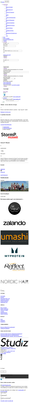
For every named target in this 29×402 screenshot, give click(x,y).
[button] (5, 56)
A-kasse (2, 311)
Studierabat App (4, 302)
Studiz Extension (4, 313)
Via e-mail (5, 91)
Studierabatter (6, 127)
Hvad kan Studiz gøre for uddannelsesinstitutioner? (11, 333)
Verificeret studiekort (5, 328)
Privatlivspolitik (4, 391)
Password (5, 44)
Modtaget (3, 112)
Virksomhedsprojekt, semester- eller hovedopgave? (11, 336)
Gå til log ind (7, 112)
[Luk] (5, 371)
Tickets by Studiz (4, 310)
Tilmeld (4, 40)
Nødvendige (3, 392)
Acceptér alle (10, 400)
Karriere (2, 297)
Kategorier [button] (5, 4)
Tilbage (5, 57)
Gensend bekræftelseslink (6, 124)
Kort (4, 37)
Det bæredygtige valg (5, 298)
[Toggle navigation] (7, 2)
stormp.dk (3, 172)
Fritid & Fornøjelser (7, 128)
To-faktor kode (6, 50)
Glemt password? (7, 54)
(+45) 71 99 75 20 (11, 351)
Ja (4, 377)
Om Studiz (3, 296)
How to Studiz (6, 38)
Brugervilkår (3, 353)
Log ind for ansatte (16, 85)
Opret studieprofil (7, 82)
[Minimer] (2, 371)
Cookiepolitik (21, 390)
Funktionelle (3, 395)
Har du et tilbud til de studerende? (8, 327)
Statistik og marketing (5, 398)
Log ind (5, 98)
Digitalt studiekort (4, 301)
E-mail (4, 43)
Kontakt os (3, 321)
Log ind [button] (5, 42)
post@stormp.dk (4, 175)
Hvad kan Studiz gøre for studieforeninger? (10, 335)
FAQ (2, 319)
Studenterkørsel (4, 312)
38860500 (3, 169)
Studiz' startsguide (4, 309)
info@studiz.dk (7, 352)
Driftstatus (3, 320)
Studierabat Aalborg (5, 299)
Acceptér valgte (4, 400)
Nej (1, 377)
